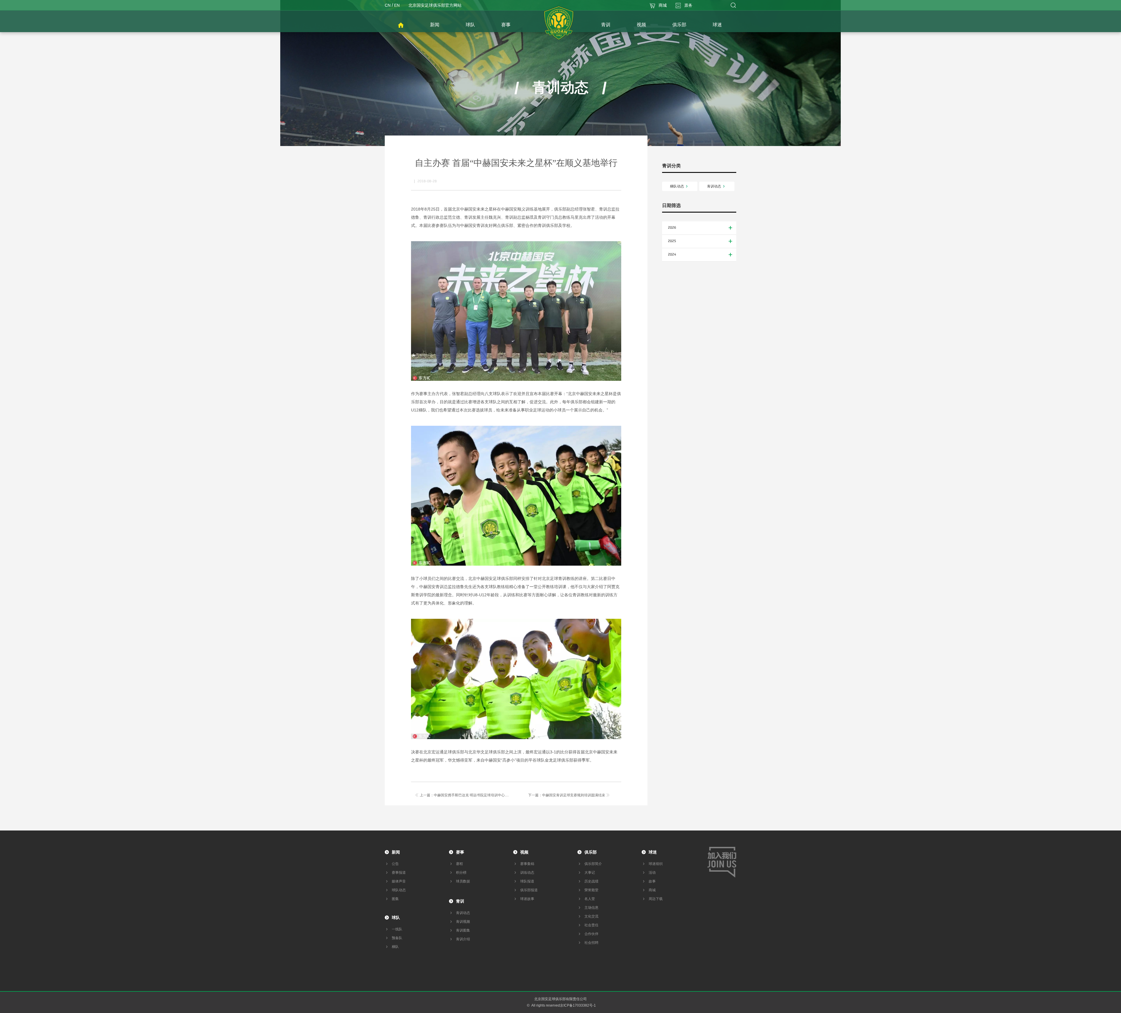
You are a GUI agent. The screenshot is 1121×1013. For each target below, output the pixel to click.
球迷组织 (656, 864)
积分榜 (461, 872)
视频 (524, 852)
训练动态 (527, 872)
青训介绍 (463, 939)
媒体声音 (399, 881)
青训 (460, 901)
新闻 (396, 852)
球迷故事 (527, 899)
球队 (396, 917)
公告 (395, 864)
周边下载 (656, 899)
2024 (672, 254)
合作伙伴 (591, 934)
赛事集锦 (527, 864)
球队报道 (527, 881)
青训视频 (463, 922)
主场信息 (591, 908)
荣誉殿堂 (591, 890)
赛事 (460, 852)
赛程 (459, 864)
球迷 (653, 852)
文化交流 (591, 916)
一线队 (397, 929)
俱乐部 (590, 852)
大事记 (589, 872)
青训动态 (714, 186)
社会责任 (591, 925)
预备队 (397, 938)
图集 (395, 899)
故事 (652, 881)
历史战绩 (591, 881)
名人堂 (589, 899)
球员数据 (463, 881)
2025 (672, 241)
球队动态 (399, 890)
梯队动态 (677, 186)
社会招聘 (591, 943)
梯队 (395, 947)
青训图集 (463, 930)
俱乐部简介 (593, 864)
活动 (652, 872)
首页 (401, 25)
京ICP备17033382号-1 (578, 1005)
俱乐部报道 (529, 890)
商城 (652, 890)
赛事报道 (399, 872)
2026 (672, 228)
